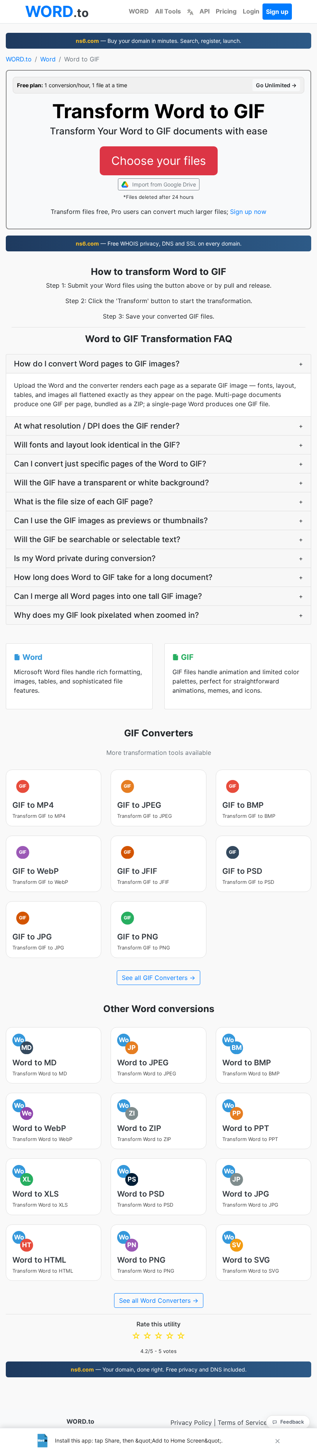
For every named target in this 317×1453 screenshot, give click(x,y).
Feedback (292, 1422)
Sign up (277, 11)
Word (48, 59)
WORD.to (19, 59)
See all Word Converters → (158, 1300)
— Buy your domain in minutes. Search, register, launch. (158, 40)
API (204, 11)
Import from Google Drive (163, 184)
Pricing (226, 11)
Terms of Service (242, 1422)
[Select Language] (190, 11)
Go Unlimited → (276, 85)
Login (251, 11)
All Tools (168, 11)
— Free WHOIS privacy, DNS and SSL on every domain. (159, 243)
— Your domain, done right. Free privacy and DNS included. (159, 1369)
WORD (139, 11)
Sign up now (248, 211)
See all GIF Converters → (158, 978)
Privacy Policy (191, 1422)
